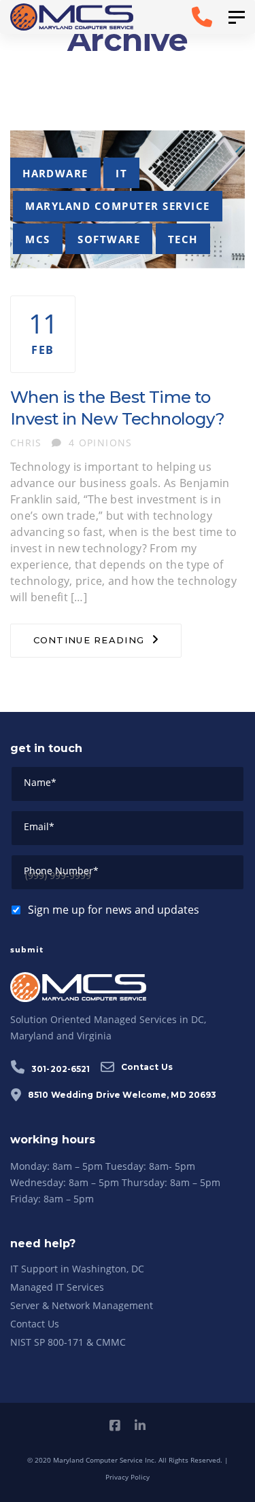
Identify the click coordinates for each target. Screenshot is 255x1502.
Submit (27, 949)
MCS (37, 239)
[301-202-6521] (183, 17)
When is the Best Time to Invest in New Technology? (117, 408)
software (109, 239)
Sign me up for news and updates (113, 909)
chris (26, 442)
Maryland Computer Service (117, 206)
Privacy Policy (127, 1477)
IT (121, 173)
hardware (55, 173)
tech (183, 239)
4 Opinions (101, 442)
